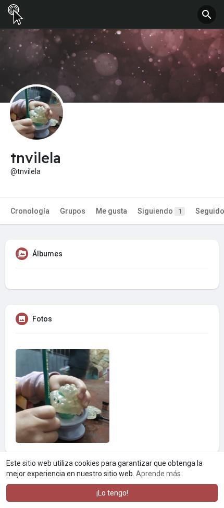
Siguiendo (160, 211)
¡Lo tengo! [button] (112, 493)
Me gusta (111, 211)
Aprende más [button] (158, 473)
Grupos (72, 211)
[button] (206, 14)
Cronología (29, 211)
